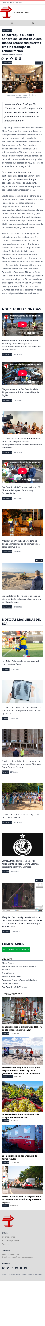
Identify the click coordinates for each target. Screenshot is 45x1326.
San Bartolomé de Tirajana (14, 987)
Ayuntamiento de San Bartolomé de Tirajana (19, 968)
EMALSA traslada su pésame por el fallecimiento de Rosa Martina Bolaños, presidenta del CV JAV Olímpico (20, 863)
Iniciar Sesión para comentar (16, 949)
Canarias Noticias (8, 55)
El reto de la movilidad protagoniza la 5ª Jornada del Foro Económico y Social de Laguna (22, 1199)
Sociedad (5, 872)
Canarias (5, 1033)
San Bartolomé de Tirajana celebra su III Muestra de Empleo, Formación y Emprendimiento (21, 490)
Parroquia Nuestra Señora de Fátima (19, 980)
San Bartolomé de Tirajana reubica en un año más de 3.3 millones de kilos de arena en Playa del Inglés (21, 599)
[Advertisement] (22, 1303)
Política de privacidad (11, 1240)
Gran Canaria (7, 30)
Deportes (5, 669)
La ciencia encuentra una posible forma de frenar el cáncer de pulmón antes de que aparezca (22, 710)
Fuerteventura (7, 1077)
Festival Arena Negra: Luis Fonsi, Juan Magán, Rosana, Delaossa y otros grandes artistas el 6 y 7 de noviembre (21, 1070)
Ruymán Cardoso (10, 983)
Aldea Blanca (8, 963)
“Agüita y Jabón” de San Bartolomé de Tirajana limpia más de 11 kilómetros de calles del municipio (21, 543)
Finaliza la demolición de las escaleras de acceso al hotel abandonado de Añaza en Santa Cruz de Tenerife (21, 764)
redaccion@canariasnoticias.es (21, 1257)
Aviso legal (6, 1244)
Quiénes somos (8, 1237)
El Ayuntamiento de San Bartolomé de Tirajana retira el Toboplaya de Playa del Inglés (21, 392)
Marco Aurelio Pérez (11, 976)
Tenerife (5, 772)
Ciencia (5, 718)
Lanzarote (6, 931)
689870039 (14, 1254)
